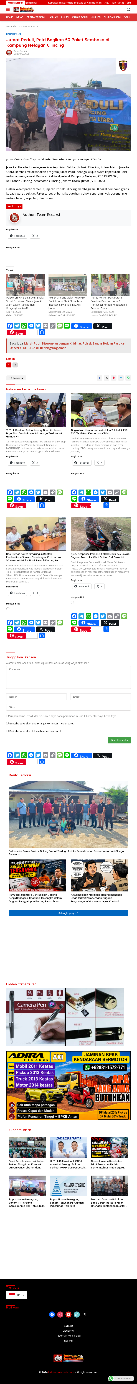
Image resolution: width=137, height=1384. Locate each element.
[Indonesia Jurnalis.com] (23, 9)
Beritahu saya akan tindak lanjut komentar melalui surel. (41, 723)
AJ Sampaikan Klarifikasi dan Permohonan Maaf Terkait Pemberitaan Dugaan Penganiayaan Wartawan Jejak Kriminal (96, 898)
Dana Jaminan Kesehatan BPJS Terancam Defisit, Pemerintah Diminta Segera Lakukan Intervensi (107, 1164)
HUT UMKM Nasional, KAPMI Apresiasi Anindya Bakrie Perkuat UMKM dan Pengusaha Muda (68, 1164)
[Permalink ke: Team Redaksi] (9, 52)
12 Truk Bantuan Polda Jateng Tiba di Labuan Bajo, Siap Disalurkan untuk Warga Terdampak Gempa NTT (34, 433)
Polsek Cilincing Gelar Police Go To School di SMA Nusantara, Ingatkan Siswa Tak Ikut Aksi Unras (67, 303)
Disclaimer (68, 1330)
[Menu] (8, 9)
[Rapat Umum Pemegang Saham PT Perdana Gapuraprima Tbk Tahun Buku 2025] (27, 1186)
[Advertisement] (68, 949)
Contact (68, 1325)
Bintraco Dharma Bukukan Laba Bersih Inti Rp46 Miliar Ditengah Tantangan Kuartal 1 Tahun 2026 (109, 1203)
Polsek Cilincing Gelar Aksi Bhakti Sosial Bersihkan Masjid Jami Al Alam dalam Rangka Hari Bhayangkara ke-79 (25, 303)
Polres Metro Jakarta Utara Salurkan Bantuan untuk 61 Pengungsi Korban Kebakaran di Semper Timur (109, 303)
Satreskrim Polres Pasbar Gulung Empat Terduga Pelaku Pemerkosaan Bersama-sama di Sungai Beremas (66, 853)
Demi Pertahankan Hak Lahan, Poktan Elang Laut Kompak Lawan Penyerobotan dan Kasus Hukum (27, 1164)
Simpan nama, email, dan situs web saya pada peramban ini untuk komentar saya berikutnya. (63, 716)
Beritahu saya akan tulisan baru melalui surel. (35, 731)
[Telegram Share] (121, 378)
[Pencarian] (129, 9)
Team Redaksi (20, 51)
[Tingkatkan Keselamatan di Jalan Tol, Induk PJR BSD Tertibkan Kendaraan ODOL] (101, 410)
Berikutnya (14, 206)
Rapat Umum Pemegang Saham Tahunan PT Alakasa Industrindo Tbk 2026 (67, 1202)
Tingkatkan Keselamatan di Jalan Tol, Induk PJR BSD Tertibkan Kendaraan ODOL (99, 432)
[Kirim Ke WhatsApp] (128, 378)
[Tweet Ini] (106, 378)
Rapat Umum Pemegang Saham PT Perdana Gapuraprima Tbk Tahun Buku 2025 (27, 1203)
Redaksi (68, 1340)
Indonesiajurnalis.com (61, 1372)
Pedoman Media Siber (68, 1335)
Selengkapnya (67, 913)
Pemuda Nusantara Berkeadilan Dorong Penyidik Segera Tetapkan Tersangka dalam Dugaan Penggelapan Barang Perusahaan (35, 898)
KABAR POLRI (13, 34)
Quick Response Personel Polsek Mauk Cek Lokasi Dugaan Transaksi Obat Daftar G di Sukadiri (100, 555)
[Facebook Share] (99, 378)
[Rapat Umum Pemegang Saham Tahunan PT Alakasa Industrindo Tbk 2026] (68, 1186)
